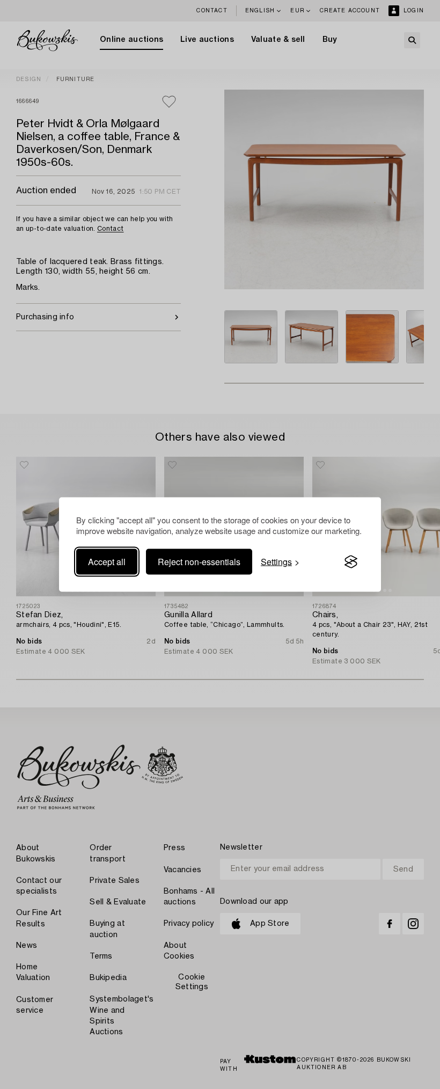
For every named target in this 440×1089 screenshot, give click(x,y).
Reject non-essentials (199, 562)
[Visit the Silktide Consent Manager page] (351, 562)
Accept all (107, 562)
